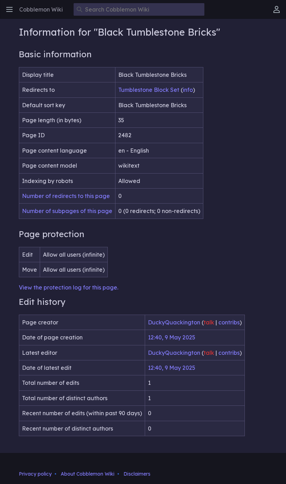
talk (209, 322)
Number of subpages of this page (67, 210)
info (188, 89)
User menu (279, 12)
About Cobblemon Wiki (87, 474)
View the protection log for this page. (68, 287)
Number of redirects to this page (66, 195)
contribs (229, 322)
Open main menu (11, 12)
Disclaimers (136, 474)
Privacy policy (35, 474)
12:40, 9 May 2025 (171, 337)
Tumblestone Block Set (148, 89)
